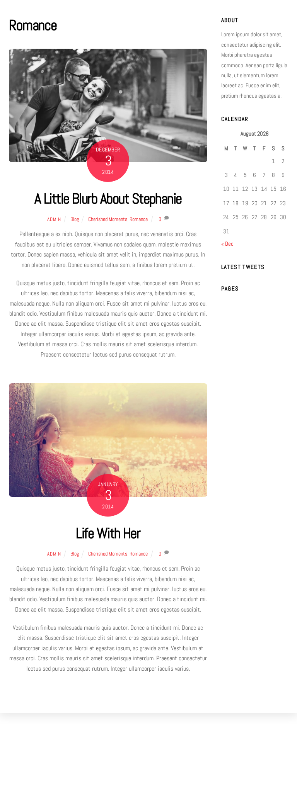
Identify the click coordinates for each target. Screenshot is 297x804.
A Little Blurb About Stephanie (108, 198)
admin (54, 219)
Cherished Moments (107, 219)
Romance (139, 219)
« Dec (227, 243)
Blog (74, 219)
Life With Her (108, 533)
